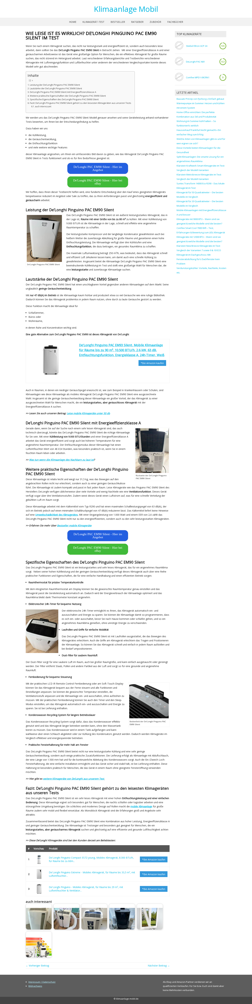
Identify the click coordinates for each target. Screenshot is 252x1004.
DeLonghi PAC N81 (195, 61)
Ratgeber (137, 21)
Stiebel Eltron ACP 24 (196, 45)
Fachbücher (175, 21)
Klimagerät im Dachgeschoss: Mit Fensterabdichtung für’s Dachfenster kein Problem (198, 259)
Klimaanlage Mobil (126, 9)
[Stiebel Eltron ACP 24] (179, 46)
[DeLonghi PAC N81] (179, 61)
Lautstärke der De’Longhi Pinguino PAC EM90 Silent (56, 88)
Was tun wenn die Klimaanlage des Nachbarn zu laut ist (61, 459)
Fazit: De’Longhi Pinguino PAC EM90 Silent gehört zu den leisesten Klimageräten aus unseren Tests (80, 103)
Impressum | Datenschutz (42, 981)
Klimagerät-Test (93, 21)
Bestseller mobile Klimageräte (74, 525)
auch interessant (43, 106)
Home (72, 21)
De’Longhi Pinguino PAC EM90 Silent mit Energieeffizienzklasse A (63, 92)
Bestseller (118, 21)
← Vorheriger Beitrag (37, 965)
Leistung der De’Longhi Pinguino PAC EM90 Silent (55, 84)
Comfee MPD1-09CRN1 (197, 77)
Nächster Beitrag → (159, 965)
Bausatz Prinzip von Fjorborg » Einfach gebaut (200, 98)
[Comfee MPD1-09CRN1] (179, 77)
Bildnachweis (35, 986)
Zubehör (155, 21)
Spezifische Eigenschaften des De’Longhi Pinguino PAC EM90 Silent (64, 99)
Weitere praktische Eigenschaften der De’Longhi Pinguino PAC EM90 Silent (68, 95)
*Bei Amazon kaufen (152, 363)
